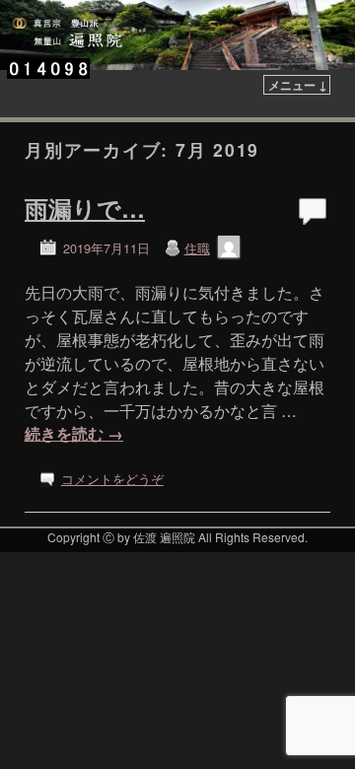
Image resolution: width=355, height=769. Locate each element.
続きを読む (74, 433)
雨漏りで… (85, 208)
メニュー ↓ (297, 85)
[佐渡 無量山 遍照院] (177, 35)
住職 (197, 248)
